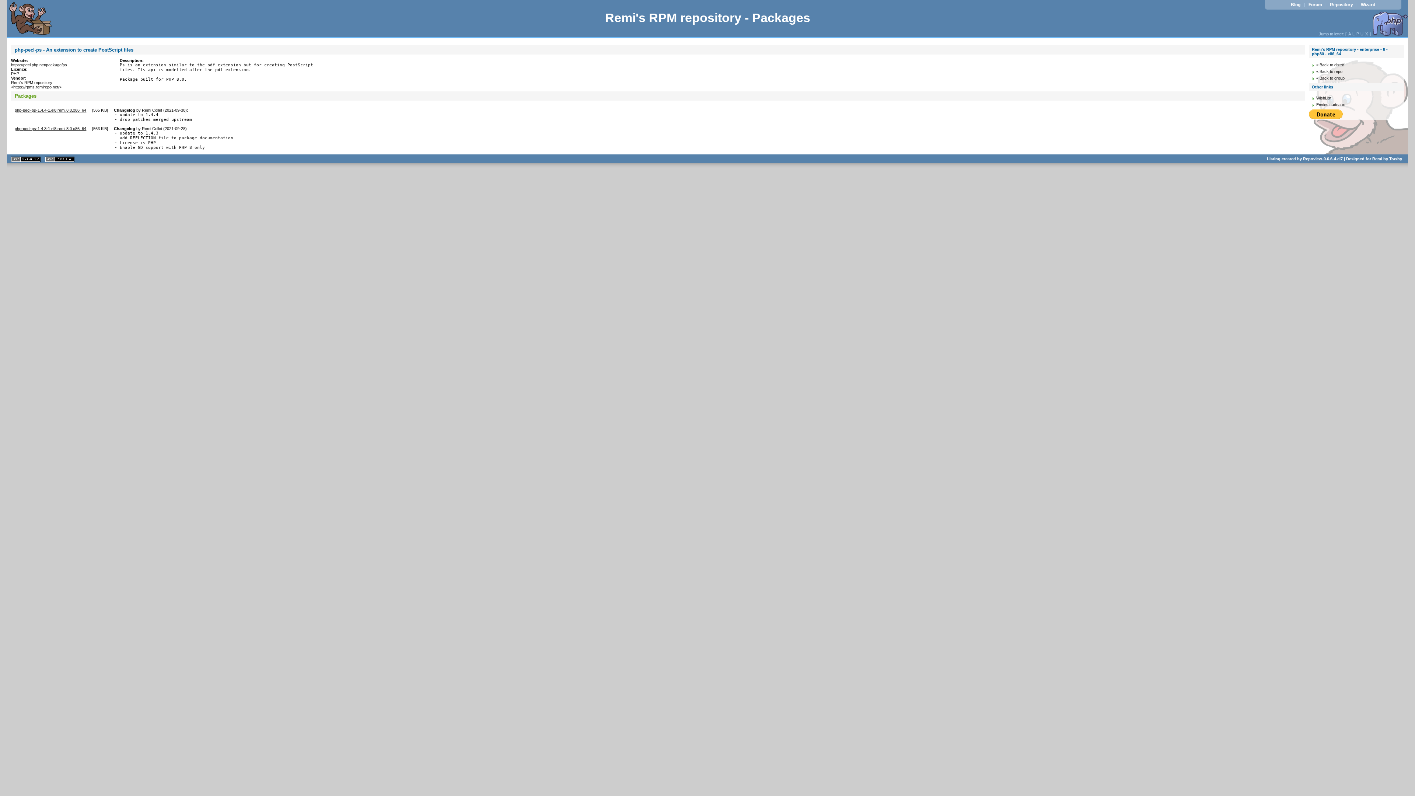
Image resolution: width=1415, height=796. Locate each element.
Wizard (1368, 4)
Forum (1315, 4)
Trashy (1395, 159)
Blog (1295, 4)
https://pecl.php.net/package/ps (39, 65)
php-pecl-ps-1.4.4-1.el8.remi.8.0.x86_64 (50, 110)
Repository (1341, 4)
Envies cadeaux (1330, 104)
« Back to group (1330, 78)
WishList (1323, 98)
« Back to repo (1329, 71)
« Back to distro (1330, 65)
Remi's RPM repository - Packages (707, 18)
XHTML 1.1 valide (26, 159)
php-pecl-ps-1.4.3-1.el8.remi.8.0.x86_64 (50, 128)
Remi (1377, 159)
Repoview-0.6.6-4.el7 (1323, 159)
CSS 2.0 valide (59, 159)
